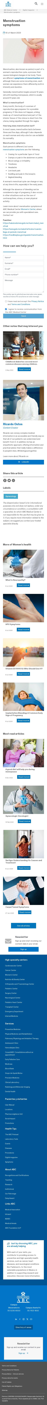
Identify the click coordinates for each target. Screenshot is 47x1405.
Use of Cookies (6, 1382)
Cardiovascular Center (13, 966)
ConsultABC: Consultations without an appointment (19, 1053)
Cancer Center (10, 970)
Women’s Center (28, 209)
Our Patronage (10, 1194)
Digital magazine (11, 1157)
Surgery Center (11, 993)
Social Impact (10, 1119)
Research (8, 1184)
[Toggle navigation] (42, 3)
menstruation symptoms (13, 149)
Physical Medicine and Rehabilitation (18, 1034)
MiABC (7, 1219)
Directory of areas (23, 1327)
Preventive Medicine (12, 1029)
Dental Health (10, 1091)
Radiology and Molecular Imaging (17, 1087)
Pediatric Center (11, 989)
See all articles (23, 926)
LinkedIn (25, 462)
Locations (8, 1109)
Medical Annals (10, 1223)
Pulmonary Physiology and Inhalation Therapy (21, 1038)
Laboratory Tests (11, 1139)
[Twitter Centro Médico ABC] (27, 1319)
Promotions (9, 1123)
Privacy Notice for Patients (10, 1370)
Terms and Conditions (20, 304)
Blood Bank (9, 1069)
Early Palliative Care (12, 1059)
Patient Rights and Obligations (12, 1386)
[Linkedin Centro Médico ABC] (16, 1319)
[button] (36, 4)
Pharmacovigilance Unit (14, 1114)
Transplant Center (12, 1007)
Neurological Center (12, 998)
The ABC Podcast (11, 1134)
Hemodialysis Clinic (12, 1048)
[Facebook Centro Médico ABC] (20, 1319)
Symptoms (9, 1162)
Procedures (9, 1153)
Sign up (23, 949)
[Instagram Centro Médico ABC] (23, 1319)
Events (7, 1144)
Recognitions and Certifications (17, 1175)
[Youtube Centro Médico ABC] (31, 1319)
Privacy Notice (37, 301)
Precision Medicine (12, 1078)
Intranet (8, 1214)
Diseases (8, 1148)
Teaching (8, 1180)
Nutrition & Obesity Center (15, 979)
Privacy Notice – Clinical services (13, 1374)
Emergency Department (14, 1011)
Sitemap (4, 1390)
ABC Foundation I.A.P (13, 1228)
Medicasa (8, 1064)
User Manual (9, 1105)
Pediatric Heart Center (13, 1002)
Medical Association (12, 1210)
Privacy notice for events (10, 1378)
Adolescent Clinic (11, 1043)
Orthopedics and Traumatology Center (19, 984)
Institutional (9, 1189)
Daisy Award (9, 1198)
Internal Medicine (11, 1016)
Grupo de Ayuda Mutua (13, 1073)
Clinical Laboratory (12, 1082)
